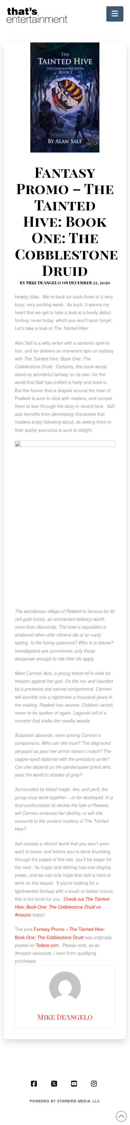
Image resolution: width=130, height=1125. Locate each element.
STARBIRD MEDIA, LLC (78, 1100)
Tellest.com (47, 945)
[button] (114, 13)
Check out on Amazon (62, 907)
